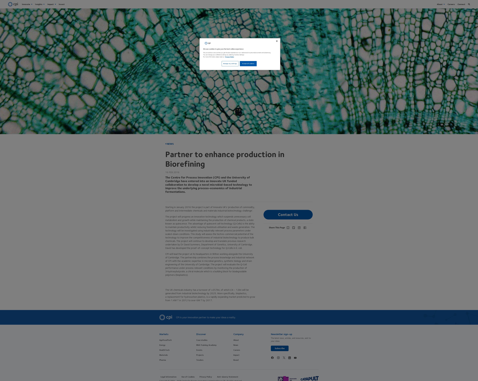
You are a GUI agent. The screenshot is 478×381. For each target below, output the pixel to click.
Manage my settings (230, 63)
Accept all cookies (248, 63)
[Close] (277, 41)
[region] (239, 54)
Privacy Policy (229, 57)
